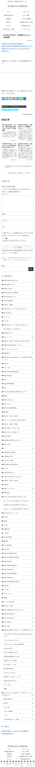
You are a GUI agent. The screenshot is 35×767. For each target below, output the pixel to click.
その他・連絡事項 (18, 711)
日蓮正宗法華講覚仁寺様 (18, 553)
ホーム (9, 749)
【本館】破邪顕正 (18, 300)
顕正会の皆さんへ (18, 313)
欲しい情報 (18, 707)
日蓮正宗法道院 (18, 375)
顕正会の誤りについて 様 (18, 513)
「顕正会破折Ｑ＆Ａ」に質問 (18, 719)
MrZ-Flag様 (18, 626)
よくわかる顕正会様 (18, 601)
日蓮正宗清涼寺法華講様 (18, 573)
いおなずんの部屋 (18, 460)
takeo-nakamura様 (18, 618)
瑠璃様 (18, 688)
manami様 (18, 549)
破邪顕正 (18, 484)
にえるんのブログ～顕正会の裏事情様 (18, 644)
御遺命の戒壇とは (18, 699)
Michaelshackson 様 (18, 296)
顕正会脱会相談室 (18, 668)
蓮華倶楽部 (18, 492)
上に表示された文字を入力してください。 (14, 240)
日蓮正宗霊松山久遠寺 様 (18, 280)
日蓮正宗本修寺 (18, 561)
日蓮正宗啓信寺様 (18, 577)
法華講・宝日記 (18, 288)
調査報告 (9, 754)
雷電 (18, 379)
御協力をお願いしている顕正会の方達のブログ (18, 325)
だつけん (18, 525)
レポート (18, 715)
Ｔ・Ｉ (18, 448)
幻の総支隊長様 (18, 545)
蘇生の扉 (18, 363)
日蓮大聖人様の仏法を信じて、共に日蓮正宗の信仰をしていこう (17, 358)
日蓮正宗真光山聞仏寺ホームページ (18, 345)
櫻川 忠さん (18, 404)
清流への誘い (18, 444)
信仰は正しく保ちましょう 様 (18, 676)
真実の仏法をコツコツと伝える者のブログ (18, 308)
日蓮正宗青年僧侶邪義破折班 (18, 371)
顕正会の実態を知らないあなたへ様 (18, 610)
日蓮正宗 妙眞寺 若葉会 (18, 424)
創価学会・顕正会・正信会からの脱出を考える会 (18, 341)
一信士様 (18, 533)
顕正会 (4, 109)
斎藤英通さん (18, 353)
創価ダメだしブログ (18, 488)
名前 (4, 214)
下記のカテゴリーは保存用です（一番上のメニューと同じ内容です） (17, 694)
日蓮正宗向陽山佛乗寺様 (18, 565)
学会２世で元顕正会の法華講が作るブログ (18, 391)
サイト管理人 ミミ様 (18, 664)
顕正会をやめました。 (18, 400)
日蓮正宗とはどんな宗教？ (18, 660)
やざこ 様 (18, 367)
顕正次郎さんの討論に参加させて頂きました (18, 505)
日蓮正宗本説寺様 (18, 569)
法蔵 (18, 387)
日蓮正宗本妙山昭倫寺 (18, 452)
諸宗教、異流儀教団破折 (18, 408)
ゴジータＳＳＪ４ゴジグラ (18, 349)
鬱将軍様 (18, 541)
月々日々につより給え (18, 672)
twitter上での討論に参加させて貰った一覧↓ (18, 496)
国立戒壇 (11, 109)
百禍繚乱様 (18, 529)
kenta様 (18, 517)
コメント (5, 194)
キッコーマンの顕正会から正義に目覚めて (18, 420)
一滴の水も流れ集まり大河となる (18, 476)
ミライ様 (18, 589)
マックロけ (18, 317)
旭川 (17, 109)
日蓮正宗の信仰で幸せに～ (18, 680)
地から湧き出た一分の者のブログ (18, 329)
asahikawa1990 (6, 733)
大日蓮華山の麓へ (18, 456)
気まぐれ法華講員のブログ (18, 652)
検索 (3, 266)
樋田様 (18, 597)
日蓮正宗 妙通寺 (18, 304)
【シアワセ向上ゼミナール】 (18, 640)
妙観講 (18, 395)
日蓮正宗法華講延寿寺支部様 (18, 581)
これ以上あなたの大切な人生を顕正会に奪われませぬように (18, 635)
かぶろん (18, 468)
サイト (4, 226)
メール (4, 220)
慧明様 (18, 521)
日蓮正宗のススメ (18, 333)
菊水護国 (18, 412)
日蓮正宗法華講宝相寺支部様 (18, 557)
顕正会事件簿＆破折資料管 (18, 464)
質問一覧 (18, 703)
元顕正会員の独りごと (18, 472)
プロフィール (25, 749)
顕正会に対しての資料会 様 (18, 432)
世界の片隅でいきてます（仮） (18, 428)
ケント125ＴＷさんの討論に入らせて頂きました (18, 500)
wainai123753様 (18, 648)
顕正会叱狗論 (18, 436)
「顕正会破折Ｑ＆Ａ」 (26, 759)
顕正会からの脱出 (18, 605)
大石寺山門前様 (18, 537)
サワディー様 (18, 593)
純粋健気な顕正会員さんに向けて (18, 440)
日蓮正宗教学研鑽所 (18, 383)
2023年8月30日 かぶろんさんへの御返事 (14, 731)
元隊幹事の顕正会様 (18, 614)
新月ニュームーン (18, 337)
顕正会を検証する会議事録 (18, 292)
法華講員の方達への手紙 (25, 756)
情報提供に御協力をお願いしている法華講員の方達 (18, 630)
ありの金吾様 (18, 622)
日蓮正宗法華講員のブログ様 (18, 656)
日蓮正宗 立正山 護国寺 (18, 416)
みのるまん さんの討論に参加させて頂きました (14, 106)
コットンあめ (18, 684)
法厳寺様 (18, 585)
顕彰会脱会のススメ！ (18, 284)
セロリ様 (18, 321)
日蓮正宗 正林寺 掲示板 (18, 480)
